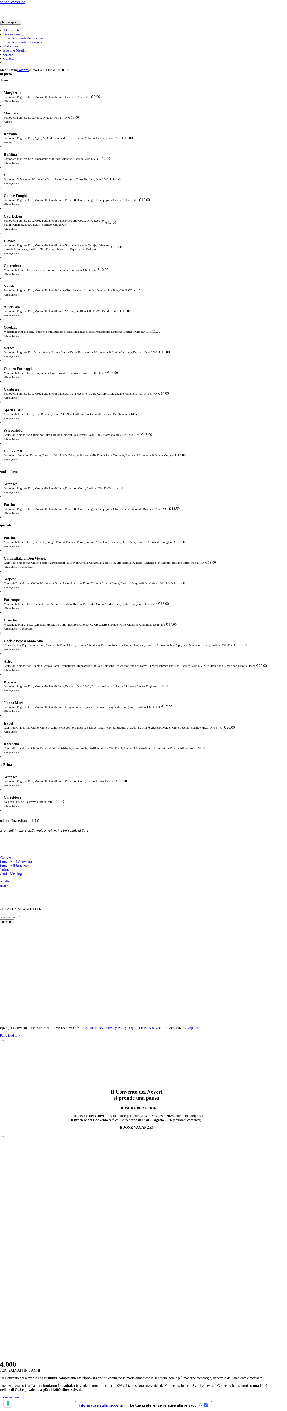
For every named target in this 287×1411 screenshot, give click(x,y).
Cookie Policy (93, 1028)
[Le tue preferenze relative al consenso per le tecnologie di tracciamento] (8, 1403)
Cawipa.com (192, 1028)
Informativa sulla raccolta (101, 1405)
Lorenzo (23, 70)
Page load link (10, 1035)
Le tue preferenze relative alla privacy (163, 1405)
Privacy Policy (116, 1028)
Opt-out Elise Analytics (145, 1028)
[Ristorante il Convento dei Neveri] (136, 955)
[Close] (2, 1040)
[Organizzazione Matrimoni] (136, 987)
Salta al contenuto (12, 2)
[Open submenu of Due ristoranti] (24, 35)
